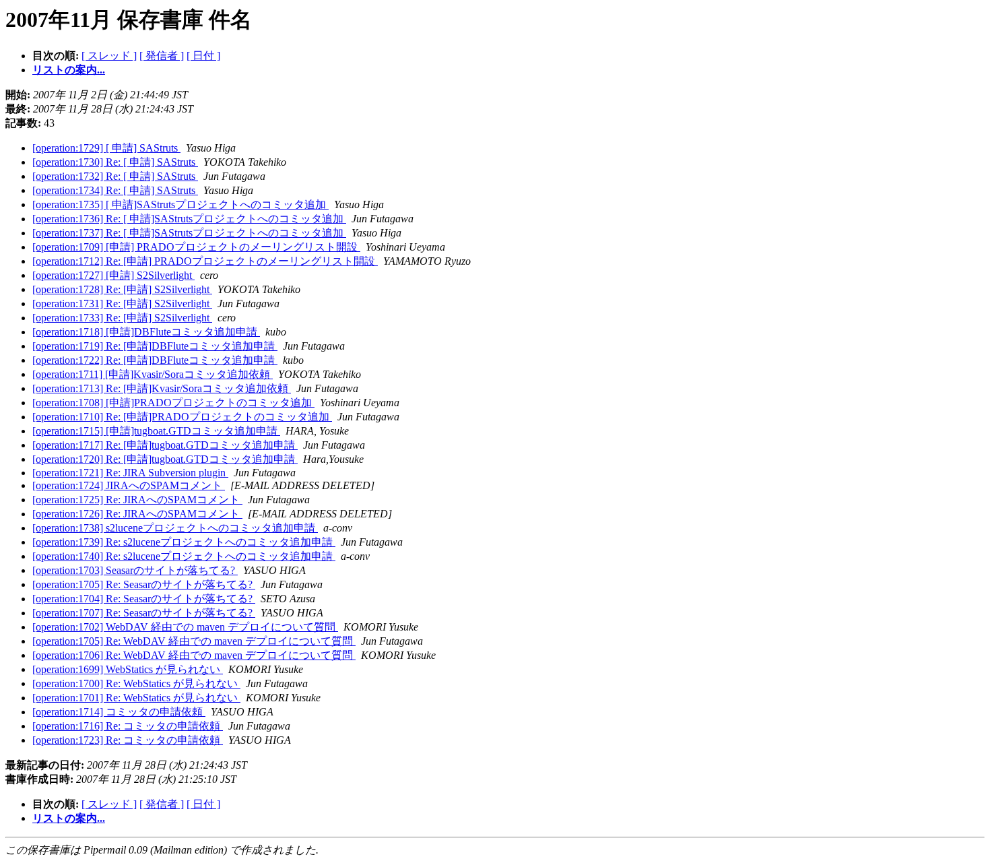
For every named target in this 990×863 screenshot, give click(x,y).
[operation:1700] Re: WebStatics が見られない (136, 683)
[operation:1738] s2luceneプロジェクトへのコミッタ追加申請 (175, 528)
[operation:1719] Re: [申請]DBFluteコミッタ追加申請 (154, 346)
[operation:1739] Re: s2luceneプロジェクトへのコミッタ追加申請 (183, 542)
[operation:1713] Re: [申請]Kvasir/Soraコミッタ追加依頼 (161, 388)
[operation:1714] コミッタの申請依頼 (118, 711)
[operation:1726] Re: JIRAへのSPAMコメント (137, 513)
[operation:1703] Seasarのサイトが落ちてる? (135, 570)
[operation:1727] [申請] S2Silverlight (113, 275)
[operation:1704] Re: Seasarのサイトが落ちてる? (143, 598)
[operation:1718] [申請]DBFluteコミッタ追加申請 (146, 332)
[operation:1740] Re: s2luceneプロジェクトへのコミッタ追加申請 (183, 556)
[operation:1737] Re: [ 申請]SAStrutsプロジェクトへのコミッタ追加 (189, 232)
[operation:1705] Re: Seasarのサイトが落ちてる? (143, 584)
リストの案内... (68, 69)
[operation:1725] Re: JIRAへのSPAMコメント (137, 499)
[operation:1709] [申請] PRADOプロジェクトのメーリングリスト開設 (196, 247)
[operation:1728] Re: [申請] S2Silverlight (122, 289)
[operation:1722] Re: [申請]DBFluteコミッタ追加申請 (154, 360)
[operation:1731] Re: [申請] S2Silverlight (122, 303)
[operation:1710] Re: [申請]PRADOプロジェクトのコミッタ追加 (182, 416)
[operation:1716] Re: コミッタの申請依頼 (127, 726)
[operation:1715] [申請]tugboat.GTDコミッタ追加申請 (156, 431)
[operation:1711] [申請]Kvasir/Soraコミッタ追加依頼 (152, 374)
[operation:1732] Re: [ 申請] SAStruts (115, 176)
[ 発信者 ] (161, 55)
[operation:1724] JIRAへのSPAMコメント (128, 485)
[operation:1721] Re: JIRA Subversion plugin (130, 472)
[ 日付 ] (203, 55)
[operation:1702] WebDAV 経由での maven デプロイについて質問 (185, 627)
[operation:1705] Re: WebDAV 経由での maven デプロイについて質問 (194, 641)
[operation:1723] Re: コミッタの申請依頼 (127, 740)
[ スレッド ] (109, 55)
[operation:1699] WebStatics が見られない (127, 669)
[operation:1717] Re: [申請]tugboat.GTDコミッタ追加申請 (165, 445)
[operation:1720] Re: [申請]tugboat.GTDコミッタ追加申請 (165, 459)
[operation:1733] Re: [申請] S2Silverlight (122, 317)
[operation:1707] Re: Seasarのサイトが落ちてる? (143, 612)
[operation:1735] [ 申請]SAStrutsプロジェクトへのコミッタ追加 (180, 204)
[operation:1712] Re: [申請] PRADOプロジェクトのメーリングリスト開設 (205, 261)
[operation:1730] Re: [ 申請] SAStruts (115, 162)
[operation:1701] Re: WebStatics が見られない (136, 697)
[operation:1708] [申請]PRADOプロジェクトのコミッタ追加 (173, 402)
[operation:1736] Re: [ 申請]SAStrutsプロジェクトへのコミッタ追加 (189, 218)
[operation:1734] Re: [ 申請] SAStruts (115, 190)
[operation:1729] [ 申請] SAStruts (106, 148)
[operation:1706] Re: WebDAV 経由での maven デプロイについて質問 (194, 655)
